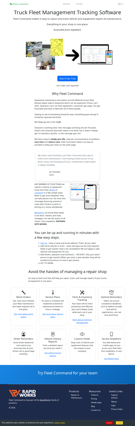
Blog (93, 406)
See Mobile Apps (111, 358)
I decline (109, 423)
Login (113, 405)
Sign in (120, 4)
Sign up (43, 243)
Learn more (60, 422)
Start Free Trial (67, 78)
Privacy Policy (117, 409)
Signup (114, 402)
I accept (119, 423)
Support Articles (114, 396)
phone (52, 190)
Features (66, 4)
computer (38, 192)
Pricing (79, 4)
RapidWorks (45, 400)
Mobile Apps (96, 403)
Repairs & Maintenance (76, 396)
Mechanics (39, 212)
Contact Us (95, 410)
